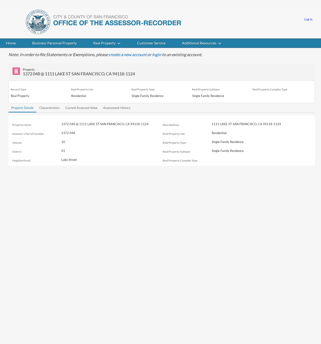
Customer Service (151, 43)
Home (11, 43)
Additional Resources (199, 43)
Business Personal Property (54, 43)
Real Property (104, 43)
